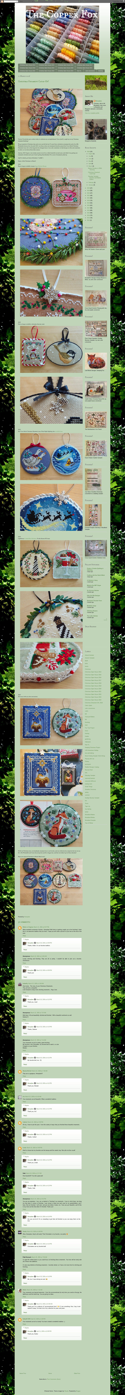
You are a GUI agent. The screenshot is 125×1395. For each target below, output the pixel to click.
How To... (79, 71)
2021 (88, 198)
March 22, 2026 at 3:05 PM (34, 1147)
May (90, 161)
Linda (24, 1147)
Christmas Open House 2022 (27, 71)
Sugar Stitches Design (40, 166)
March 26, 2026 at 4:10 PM (44, 999)
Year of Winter (89, 823)
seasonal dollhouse (90, 781)
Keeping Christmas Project (92, 747)
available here (59, 431)
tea (86, 800)
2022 (88, 195)
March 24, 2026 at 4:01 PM (38, 1199)
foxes (86, 730)
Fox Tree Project (89, 728)
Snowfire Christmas (90, 789)
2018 (88, 205)
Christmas (88, 669)
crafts (86, 711)
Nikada (66, 1391)
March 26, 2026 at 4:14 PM (44, 1216)
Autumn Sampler (89, 658)
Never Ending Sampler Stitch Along (95, 756)
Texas (86, 803)
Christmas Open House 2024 (65, 71)
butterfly (25, 983)
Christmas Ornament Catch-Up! (94, 173)
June (90, 158)
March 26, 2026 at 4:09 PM (44, 943)
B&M (86, 660)
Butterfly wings (91, 605)
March (90, 166)
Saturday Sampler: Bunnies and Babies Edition (94, 178)
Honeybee (30, 943)
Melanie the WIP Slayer (94, 585)
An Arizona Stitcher (93, 590)
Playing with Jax (89, 758)
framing (87, 733)
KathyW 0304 (26, 1319)
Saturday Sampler (90, 775)
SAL (86, 772)
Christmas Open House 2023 (46, 71)
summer (87, 795)
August (91, 153)
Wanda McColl (27, 1071)
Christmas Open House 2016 (65, 65)
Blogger (78, 1391)
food (86, 725)
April (90, 163)
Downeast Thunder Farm (94, 600)
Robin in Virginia (28, 927)
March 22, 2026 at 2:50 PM (35, 1122)
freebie (87, 736)
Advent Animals (89, 655)
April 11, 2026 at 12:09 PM (43, 1331)
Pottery (87, 761)
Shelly (25, 1231)
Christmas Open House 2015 (46, 65)
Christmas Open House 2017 (84, 65)
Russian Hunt (89, 770)
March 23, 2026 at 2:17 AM (34, 1173)
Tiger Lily (87, 806)
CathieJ (25, 1122)
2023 (88, 193)
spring (86, 792)
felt (86, 719)
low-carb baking (89, 753)
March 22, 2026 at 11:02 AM (33, 1096)
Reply (24, 935)
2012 (88, 220)
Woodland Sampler (90, 820)
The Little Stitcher (92, 616)
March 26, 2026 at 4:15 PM (44, 1244)
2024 (88, 190)
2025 (88, 188)
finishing (100, 71)
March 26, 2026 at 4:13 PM (44, 1185)
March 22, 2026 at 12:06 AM (39, 956)
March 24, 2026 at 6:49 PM (34, 1231)
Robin (24, 1290)
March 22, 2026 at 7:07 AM (38, 1012)
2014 (88, 215)
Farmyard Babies (90, 716)
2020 (88, 200)
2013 (88, 218)
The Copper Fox (62, 14)
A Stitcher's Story (92, 580)
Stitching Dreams (92, 611)
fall (86, 714)
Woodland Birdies (90, 817)
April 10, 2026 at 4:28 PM (38, 1319)
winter (86, 812)
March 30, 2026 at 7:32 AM (34, 1290)
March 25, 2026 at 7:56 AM (39, 1257)
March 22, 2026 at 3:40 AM (36, 983)
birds (86, 663)
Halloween (88, 742)
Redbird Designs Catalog (92, 767)
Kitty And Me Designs (93, 595)
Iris (24, 1096)
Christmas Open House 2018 (27, 68)
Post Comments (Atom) (53, 1379)
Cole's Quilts (88, 705)
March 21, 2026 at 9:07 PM (41, 927)
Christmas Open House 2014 (27, 65)
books (86, 666)
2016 (88, 210)
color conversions (90, 71)
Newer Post (23, 1373)
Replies (27, 939)
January (91, 185)
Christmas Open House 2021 (84, 68)
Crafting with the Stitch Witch (96, 575)
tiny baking (88, 809)
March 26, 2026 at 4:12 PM (44, 1109)
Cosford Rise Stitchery (30, 538)
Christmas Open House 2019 (46, 68)
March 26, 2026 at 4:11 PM (44, 1057)
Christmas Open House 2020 (65, 68)
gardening (87, 739)
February (91, 182)
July (90, 156)
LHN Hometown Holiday (91, 750)
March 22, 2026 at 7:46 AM (39, 1071)
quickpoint (88, 764)
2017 (88, 208)
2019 (88, 203)
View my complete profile (92, 113)
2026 (88, 151)
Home (50, 1373)
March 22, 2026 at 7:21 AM (38, 1040)
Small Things (88, 786)
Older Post (77, 1373)
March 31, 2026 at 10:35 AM (44, 1304)
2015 (88, 213)
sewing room (88, 784)
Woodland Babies (90, 814)
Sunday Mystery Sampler (92, 798)
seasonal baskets (90, 778)
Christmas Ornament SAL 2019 (94, 702)
